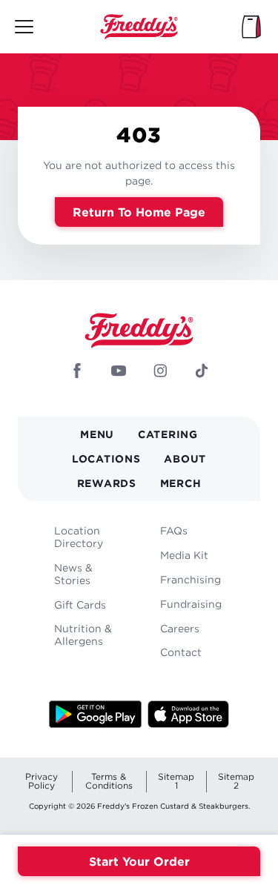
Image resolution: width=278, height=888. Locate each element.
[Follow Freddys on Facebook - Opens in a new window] (77, 372)
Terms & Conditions (109, 781)
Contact (181, 651)
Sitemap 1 (176, 781)
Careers (179, 628)
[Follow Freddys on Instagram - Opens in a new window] (160, 372)
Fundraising (191, 603)
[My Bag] (251, 27)
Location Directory (78, 537)
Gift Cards (80, 604)
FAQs (174, 530)
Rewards (106, 482)
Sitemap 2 (236, 781)
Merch (181, 482)
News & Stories (73, 574)
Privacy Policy (41, 781)
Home (139, 27)
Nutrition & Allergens (83, 634)
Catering (168, 434)
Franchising (190, 579)
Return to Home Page (139, 212)
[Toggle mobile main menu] (24, 26)
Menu (97, 434)
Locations (106, 458)
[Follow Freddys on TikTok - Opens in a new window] (202, 372)
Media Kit (184, 554)
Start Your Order (139, 861)
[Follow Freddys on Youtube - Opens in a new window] (119, 372)
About (185, 458)
